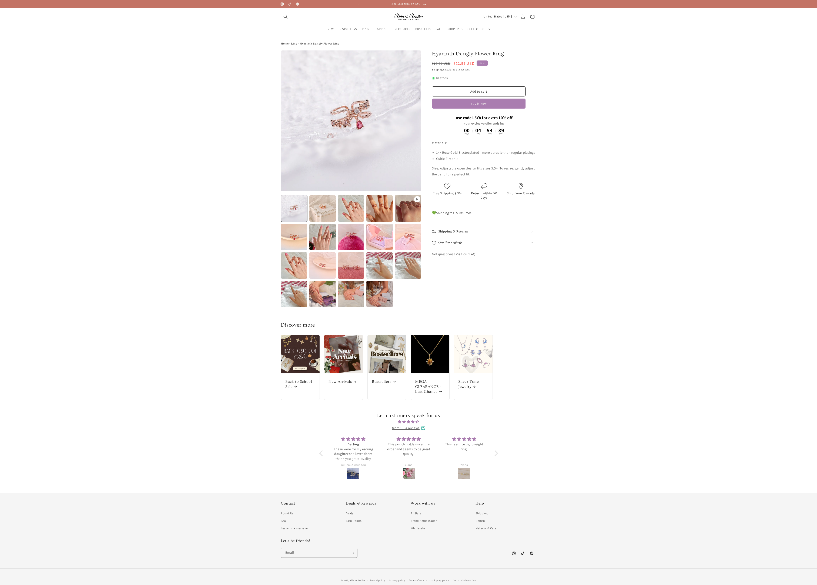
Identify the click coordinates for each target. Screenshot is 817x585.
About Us (287, 513)
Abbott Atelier (357, 580)
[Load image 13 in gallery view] (379, 265)
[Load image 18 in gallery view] (379, 294)
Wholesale (418, 528)
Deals (349, 513)
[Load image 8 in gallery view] (379, 237)
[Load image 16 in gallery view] (322, 294)
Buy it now (479, 104)
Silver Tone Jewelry (468, 384)
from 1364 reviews (406, 428)
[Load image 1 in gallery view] (294, 208)
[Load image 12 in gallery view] (351, 265)
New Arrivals (340, 382)
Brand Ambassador (424, 521)
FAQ (283, 521)
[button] (285, 16)
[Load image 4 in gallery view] (379, 208)
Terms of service (418, 580)
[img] (408, 422)
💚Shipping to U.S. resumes (451, 213)
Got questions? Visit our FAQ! (454, 254)
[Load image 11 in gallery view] (322, 265)
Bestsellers (381, 382)
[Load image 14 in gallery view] (408, 265)
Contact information (464, 580)
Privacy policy (397, 580)
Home (285, 43)
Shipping (437, 69)
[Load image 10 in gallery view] (294, 265)
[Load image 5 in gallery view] (294, 237)
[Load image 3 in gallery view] (351, 208)
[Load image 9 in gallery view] (408, 237)
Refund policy (377, 580)
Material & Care (486, 528)
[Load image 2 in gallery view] (322, 208)
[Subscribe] (352, 553)
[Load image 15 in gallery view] (294, 294)
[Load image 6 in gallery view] (322, 237)
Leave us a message (294, 528)
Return (480, 521)
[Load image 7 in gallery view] (351, 237)
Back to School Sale (298, 384)
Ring (294, 43)
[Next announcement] (458, 4)
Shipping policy (440, 580)
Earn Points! (354, 521)
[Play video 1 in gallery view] (408, 208)
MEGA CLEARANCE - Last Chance (428, 387)
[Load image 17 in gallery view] (351, 294)
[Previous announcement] (359, 4)
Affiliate (416, 513)
